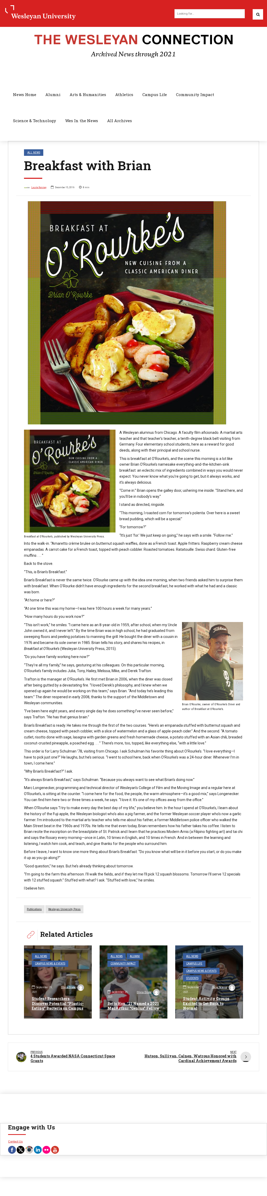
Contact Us (15, 1141)
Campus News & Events (50, 963)
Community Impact (195, 94)
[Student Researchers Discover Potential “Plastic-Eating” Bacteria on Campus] (58, 982)
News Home (24, 94)
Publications (34, 909)
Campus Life (154, 94)
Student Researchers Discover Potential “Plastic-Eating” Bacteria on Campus (58, 1003)
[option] (133, 312)
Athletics (124, 94)
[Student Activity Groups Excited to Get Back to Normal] (209, 982)
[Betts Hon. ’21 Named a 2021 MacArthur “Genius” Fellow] (133, 982)
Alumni (52, 94)
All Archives (119, 120)
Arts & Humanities (88, 94)
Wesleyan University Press (64, 909)
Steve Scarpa (219, 987)
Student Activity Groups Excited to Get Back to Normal (206, 1003)
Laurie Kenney (38, 187)
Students (192, 978)
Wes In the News (81, 120)
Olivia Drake (68, 987)
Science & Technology (34, 120)
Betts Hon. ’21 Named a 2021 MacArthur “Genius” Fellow (133, 1006)
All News (33, 152)
